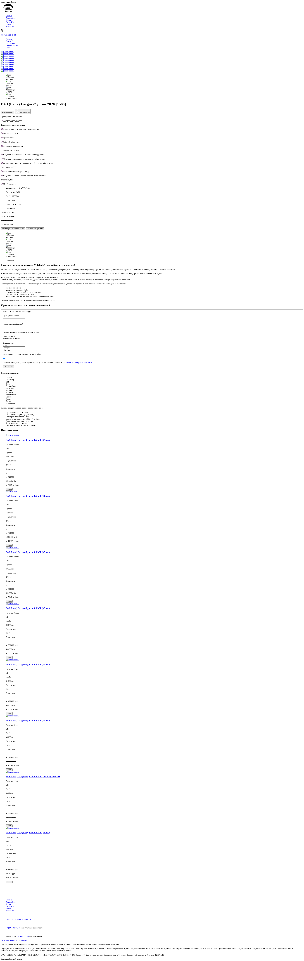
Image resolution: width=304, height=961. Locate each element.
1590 (8, 48)
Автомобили (11, 18)
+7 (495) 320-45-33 (13, 928)
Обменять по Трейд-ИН (35, 229)
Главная (9, 16)
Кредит (9, 20)
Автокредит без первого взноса (13, 229)
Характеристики (7, 112)
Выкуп (8, 24)
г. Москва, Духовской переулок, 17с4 (21, 919)
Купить (9, 489)
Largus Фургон (12, 45)
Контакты (10, 26)
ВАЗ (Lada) (10, 43)
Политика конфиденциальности (79, 362)
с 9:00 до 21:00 (23, 936)
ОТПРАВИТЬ (8, 367)
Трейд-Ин (10, 22)
